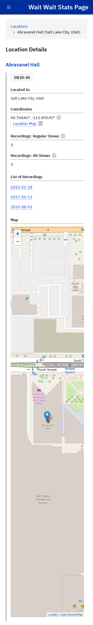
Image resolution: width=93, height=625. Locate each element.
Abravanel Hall (23, 64)
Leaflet (53, 614)
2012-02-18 (21, 187)
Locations (19, 26)
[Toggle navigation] (8, 7)
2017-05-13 (21, 196)
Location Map (24, 123)
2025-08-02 (21, 206)
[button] (47, 416)
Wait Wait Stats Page (58, 7)
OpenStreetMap (71, 614)
